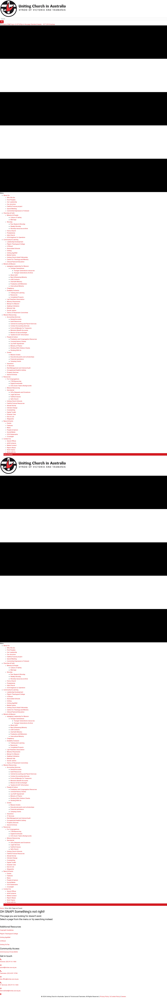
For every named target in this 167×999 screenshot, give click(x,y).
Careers (123, 996)
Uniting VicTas (4, 944)
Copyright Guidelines (7, 930)
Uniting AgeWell (5, 937)
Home (2, 908)
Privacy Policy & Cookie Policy (110, 996)
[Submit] (2, 21)
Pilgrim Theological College (9, 934)
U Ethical (3, 941)
